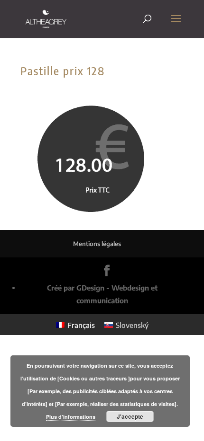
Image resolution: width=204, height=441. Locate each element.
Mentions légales (97, 243)
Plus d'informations (70, 416)
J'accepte (130, 416)
